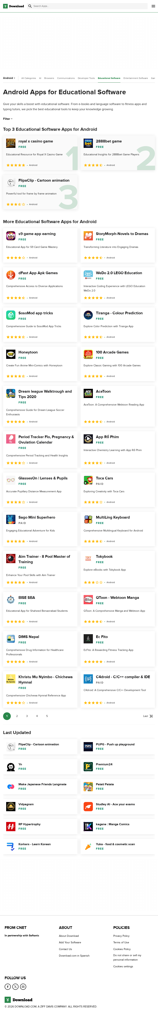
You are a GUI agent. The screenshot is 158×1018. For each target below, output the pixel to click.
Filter (6, 119)
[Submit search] (30, 6)
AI (40, 78)
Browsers (49, 78)
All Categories (28, 78)
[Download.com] (13, 6)
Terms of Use (121, 942)
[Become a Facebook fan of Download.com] (8, 987)
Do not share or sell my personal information (127, 957)
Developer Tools (86, 78)
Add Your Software (70, 942)
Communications (66, 78)
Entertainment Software (136, 78)
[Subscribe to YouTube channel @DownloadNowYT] (23, 987)
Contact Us (65, 949)
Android (8, 78)
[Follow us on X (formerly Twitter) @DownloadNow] (15, 987)
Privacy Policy (121, 936)
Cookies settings (123, 966)
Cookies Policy (122, 949)
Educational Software (109, 78)
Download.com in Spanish (74, 955)
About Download (69, 936)
